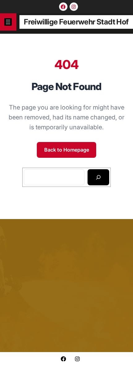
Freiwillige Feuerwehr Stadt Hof (76, 21)
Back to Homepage (66, 150)
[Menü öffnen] (8, 22)
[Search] (98, 177)
